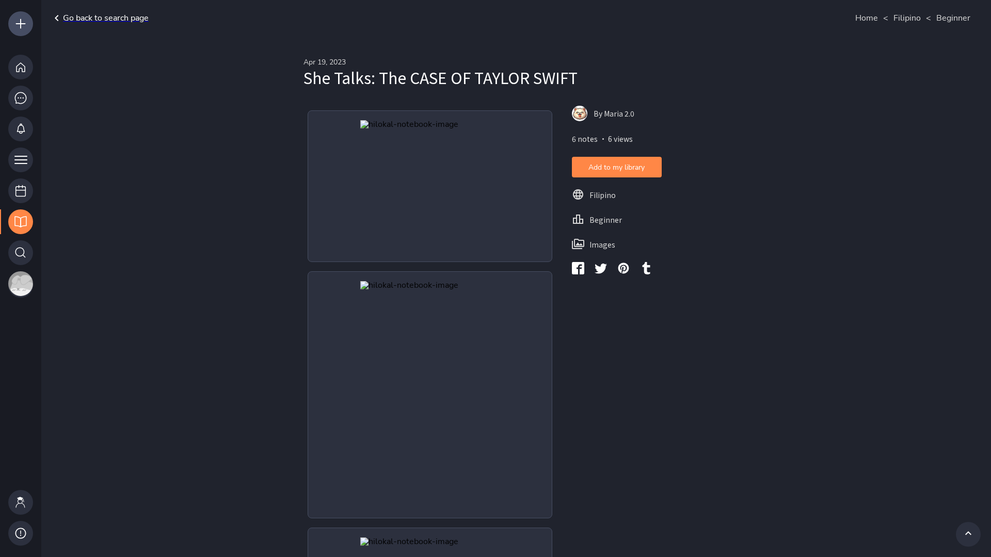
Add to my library (616, 167)
